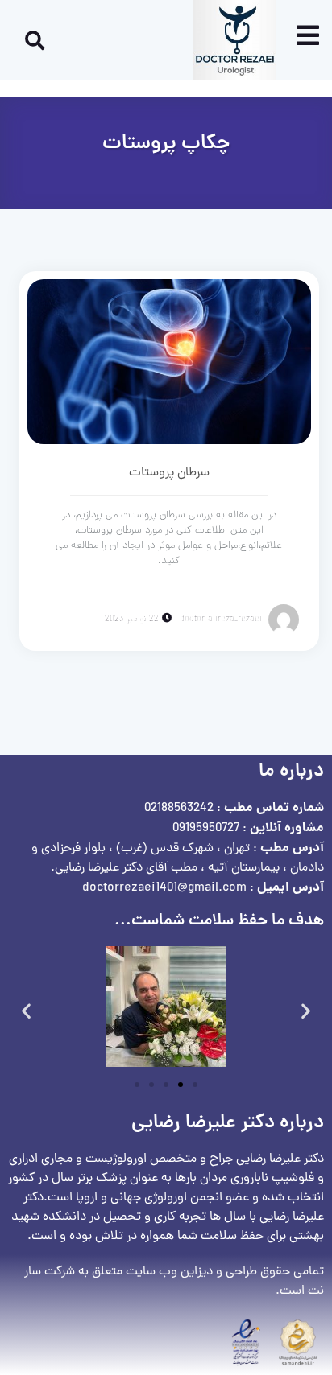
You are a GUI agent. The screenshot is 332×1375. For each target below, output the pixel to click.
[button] (26, 1010)
